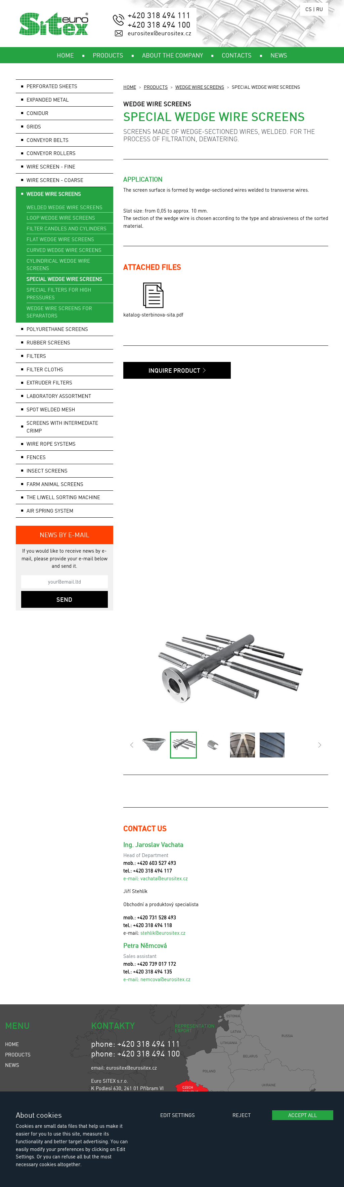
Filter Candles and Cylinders (66, 228)
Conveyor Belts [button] (48, 140)
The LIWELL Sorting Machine (63, 497)
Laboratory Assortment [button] (59, 396)
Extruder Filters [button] (49, 382)
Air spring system (50, 510)
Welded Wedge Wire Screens (64, 207)
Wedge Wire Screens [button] (54, 193)
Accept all (302, 1115)
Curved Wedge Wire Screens (64, 250)
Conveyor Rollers (51, 153)
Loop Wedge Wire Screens (61, 217)
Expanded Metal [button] (48, 99)
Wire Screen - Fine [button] (51, 166)
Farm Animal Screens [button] (55, 484)
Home (129, 87)
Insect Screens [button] (47, 470)
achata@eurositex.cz (165, 878)
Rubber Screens (48, 342)
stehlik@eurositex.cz (162, 932)
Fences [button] (36, 457)
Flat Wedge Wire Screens (60, 239)
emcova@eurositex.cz (166, 979)
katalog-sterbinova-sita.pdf (153, 314)
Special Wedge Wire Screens (64, 278)
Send (64, 599)
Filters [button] (36, 356)
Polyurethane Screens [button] (57, 329)
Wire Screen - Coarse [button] (55, 180)
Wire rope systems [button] (51, 443)
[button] (131, 745)
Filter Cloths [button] (45, 369)
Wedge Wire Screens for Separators (59, 312)
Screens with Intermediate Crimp (62, 426)
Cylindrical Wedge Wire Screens (58, 264)
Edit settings (177, 1115)
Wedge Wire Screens (199, 87)
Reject (241, 1115)
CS (308, 9)
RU (319, 9)
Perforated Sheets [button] (52, 86)
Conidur (37, 113)
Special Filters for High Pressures (59, 293)
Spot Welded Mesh (51, 409)
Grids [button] (34, 126)
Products (156, 87)
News (12, 1065)
